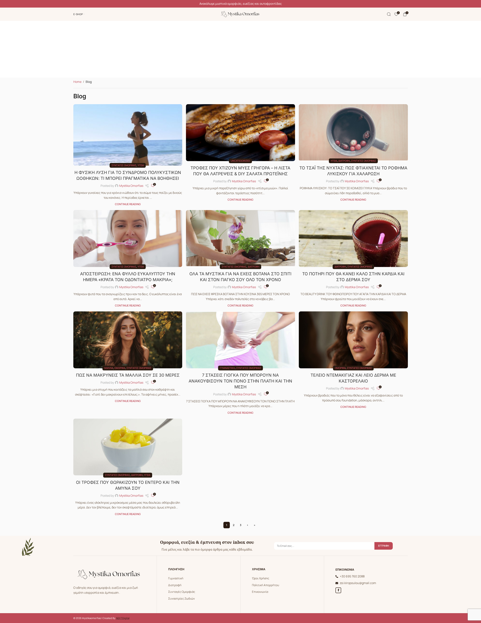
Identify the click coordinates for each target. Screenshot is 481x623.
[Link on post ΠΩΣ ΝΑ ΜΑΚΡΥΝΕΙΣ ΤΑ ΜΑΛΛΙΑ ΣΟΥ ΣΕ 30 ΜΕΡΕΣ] (127, 339)
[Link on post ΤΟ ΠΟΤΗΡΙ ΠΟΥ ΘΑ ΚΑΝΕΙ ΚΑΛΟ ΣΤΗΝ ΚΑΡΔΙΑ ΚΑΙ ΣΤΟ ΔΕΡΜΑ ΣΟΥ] (353, 238)
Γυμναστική (227, 368)
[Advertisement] (240, 49)
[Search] (389, 14)
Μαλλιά (108, 368)
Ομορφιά (119, 368)
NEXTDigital (122, 618)
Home (77, 82)
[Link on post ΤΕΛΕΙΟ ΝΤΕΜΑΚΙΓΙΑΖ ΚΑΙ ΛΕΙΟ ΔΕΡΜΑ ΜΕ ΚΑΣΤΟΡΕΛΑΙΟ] (353, 339)
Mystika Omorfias (131, 186)
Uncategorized (240, 160)
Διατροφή (344, 160)
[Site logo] (240, 14)
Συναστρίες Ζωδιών (181, 599)
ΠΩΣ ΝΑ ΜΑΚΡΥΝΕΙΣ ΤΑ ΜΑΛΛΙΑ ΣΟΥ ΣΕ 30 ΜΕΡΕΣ (128, 375)
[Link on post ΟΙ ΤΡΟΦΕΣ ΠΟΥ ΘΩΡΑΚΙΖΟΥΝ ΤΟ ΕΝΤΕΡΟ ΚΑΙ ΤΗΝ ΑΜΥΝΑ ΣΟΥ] (127, 447)
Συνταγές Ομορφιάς (181, 592)
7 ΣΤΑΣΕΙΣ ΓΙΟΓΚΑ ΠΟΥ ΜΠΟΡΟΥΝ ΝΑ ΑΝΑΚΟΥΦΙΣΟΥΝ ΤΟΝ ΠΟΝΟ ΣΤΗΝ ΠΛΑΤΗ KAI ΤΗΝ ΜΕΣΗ (240, 381)
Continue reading (128, 204)
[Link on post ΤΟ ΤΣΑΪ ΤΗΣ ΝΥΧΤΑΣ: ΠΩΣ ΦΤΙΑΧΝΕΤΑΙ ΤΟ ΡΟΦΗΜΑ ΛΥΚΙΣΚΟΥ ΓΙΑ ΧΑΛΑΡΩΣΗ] (353, 132)
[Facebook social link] (338, 590)
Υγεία (141, 165)
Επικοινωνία (260, 592)
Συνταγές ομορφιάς (124, 165)
